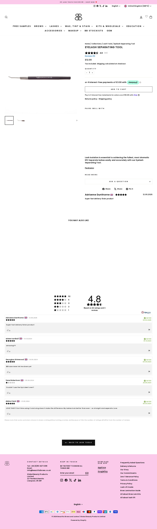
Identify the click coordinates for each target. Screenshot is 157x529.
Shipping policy (105, 99)
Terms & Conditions (128, 480)
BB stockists (94, 30)
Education (134, 26)
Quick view (96, 148)
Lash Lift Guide (126, 487)
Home (87, 44)
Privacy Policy (126, 484)
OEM (109, 30)
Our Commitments (128, 473)
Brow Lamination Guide (130, 491)
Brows (39, 26)
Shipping (101, 64)
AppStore (102, 467)
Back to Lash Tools (80, 442)
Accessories (54, 30)
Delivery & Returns (128, 466)
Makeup (74, 30)
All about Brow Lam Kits (130, 494)
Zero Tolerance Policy (129, 477)
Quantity (90, 69)
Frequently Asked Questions (132, 463)
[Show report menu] (149, 330)
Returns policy (91, 99)
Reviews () (90, 56)
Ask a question (118, 181)
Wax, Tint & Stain (78, 26)
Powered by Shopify (78, 520)
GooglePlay (103, 471)
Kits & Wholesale (108, 26)
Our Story (124, 470)
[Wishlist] (146, 16)
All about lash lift (127, 498)
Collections (96, 44)
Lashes (55, 26)
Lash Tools (107, 44)
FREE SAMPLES (22, 26)
